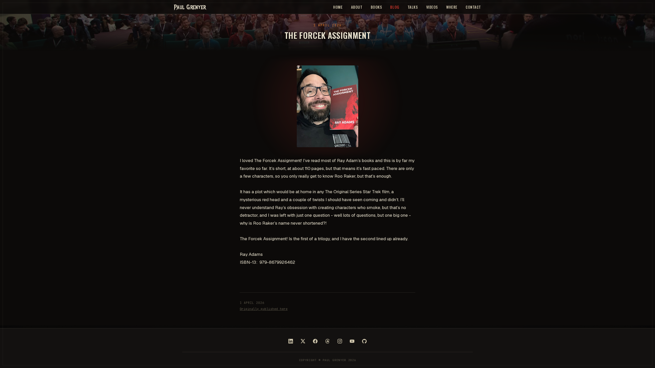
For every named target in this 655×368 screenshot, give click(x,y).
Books (376, 7)
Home (338, 7)
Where (451, 7)
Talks (413, 7)
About (357, 7)
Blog (394, 7)
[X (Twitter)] (303, 341)
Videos (432, 7)
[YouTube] (352, 341)
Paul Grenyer (190, 7)
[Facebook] (315, 341)
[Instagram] (339, 341)
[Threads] (327, 341)
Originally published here (264, 309)
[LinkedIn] (290, 341)
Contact (473, 7)
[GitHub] (364, 341)
